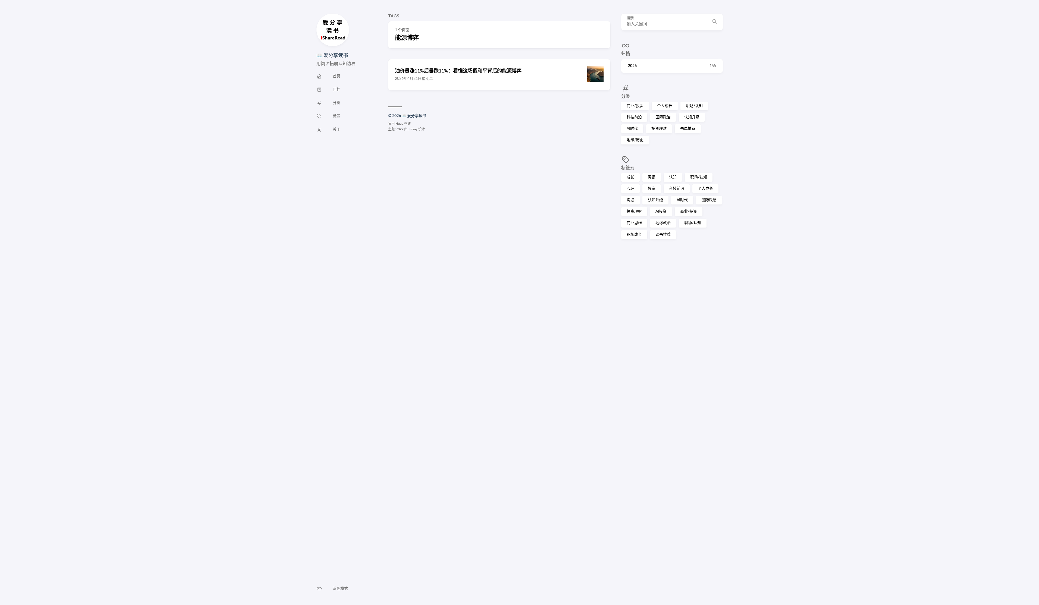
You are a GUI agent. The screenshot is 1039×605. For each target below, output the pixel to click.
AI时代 (632, 129)
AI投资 (661, 211)
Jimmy (413, 129)
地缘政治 (663, 223)
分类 (625, 96)
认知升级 (691, 117)
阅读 (651, 177)
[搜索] (715, 22)
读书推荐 (663, 235)
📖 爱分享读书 (332, 55)
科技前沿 (634, 117)
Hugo (399, 123)
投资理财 (659, 129)
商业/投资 (635, 106)
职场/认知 (694, 106)
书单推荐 (687, 129)
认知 (673, 177)
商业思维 (634, 223)
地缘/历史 (635, 140)
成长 (630, 177)
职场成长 (634, 235)
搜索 (630, 18)
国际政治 (663, 117)
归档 (625, 54)
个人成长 (664, 106)
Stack (399, 129)
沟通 (630, 200)
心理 (630, 189)
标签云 (627, 168)
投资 (651, 189)
